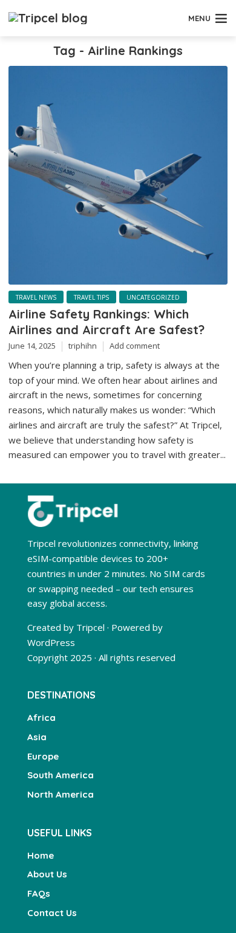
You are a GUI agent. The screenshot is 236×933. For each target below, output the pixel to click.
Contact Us (52, 912)
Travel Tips (91, 297)
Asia (37, 737)
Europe (43, 756)
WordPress (51, 642)
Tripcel (90, 627)
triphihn (82, 345)
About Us (47, 874)
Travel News (36, 297)
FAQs (38, 893)
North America (60, 794)
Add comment (135, 345)
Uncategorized (153, 297)
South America (60, 775)
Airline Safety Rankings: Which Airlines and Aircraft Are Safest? (106, 321)
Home (40, 855)
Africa (41, 717)
